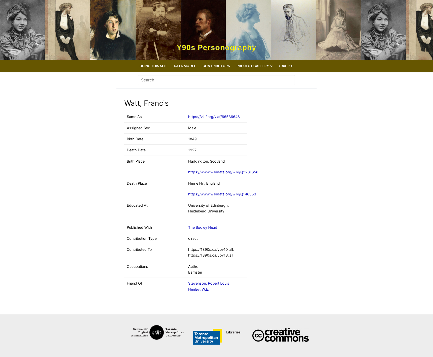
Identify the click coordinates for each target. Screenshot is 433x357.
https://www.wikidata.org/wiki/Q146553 (222, 194)
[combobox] (216, 80)
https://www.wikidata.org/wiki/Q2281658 (223, 172)
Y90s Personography (217, 48)
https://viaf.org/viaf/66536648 (214, 116)
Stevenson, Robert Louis (208, 283)
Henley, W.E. (198, 289)
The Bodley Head (202, 227)
